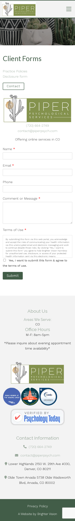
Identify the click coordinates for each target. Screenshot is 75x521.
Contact (13, 86)
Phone (8, 182)
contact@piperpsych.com (37, 131)
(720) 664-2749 (37, 125)
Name (9, 149)
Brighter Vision (47, 514)
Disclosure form (15, 76)
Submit (13, 276)
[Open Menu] (68, 9)
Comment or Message (21, 198)
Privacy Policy (37, 506)
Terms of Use (14, 230)
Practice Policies (15, 71)
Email (8, 165)
